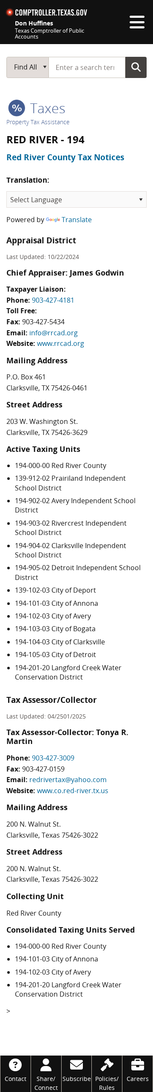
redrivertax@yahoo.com (68, 779)
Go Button (136, 67)
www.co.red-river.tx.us (72, 790)
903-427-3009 (53, 758)
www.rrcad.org (60, 343)
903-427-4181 (53, 300)
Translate (77, 219)
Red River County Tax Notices (65, 157)
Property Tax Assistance (38, 122)
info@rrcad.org (53, 332)
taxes (46, 108)
